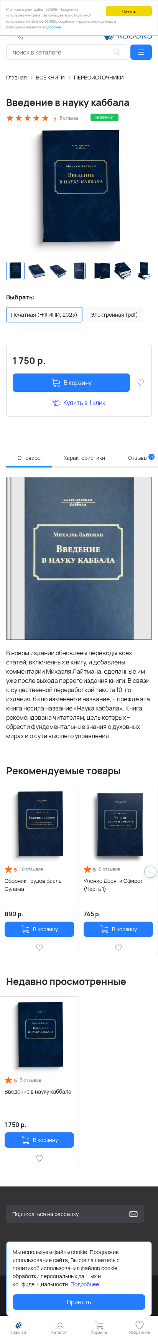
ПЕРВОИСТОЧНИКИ (99, 77)
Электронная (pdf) (114, 314)
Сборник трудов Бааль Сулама (33, 884)
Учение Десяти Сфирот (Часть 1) (113, 884)
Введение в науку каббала (38, 1091)
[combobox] (66, 52)
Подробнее (52, 27)
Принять (129, 11)
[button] (141, 52)
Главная (16, 77)
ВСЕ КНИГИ (50, 77)
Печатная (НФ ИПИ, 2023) (44, 314)
